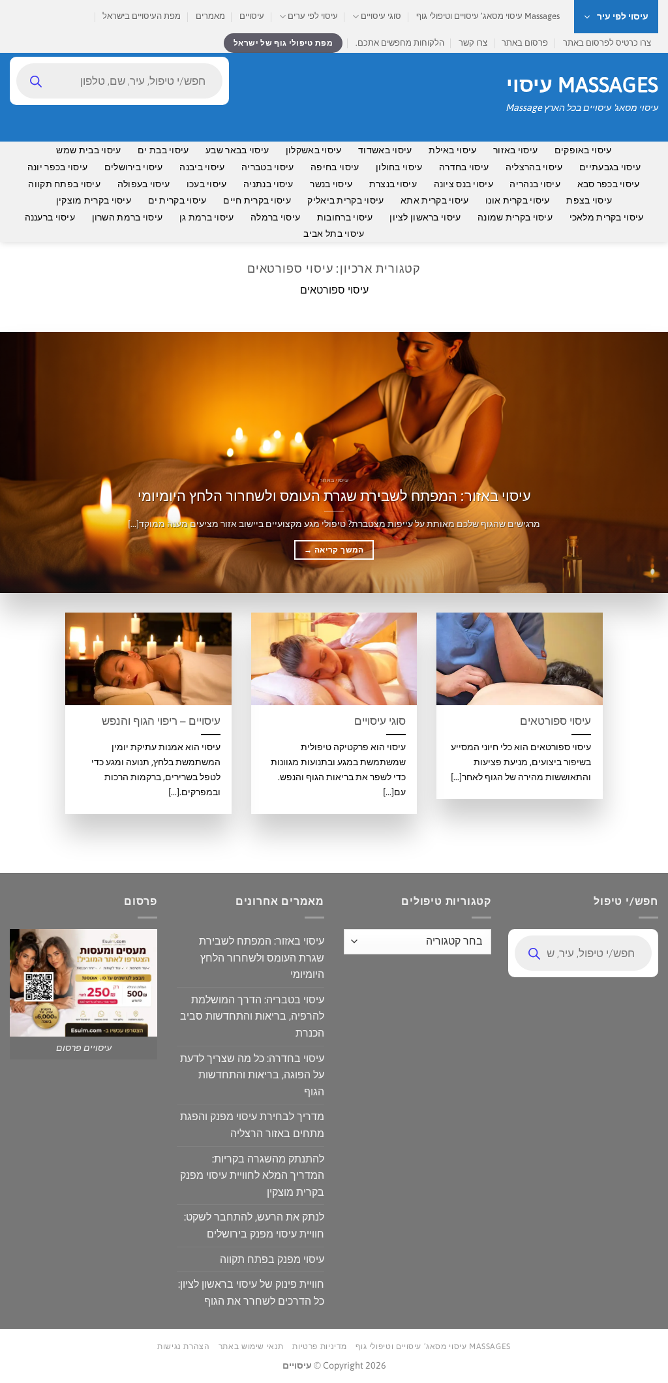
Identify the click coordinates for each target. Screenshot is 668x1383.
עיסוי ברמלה (275, 217)
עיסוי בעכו (207, 184)
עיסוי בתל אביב (333, 233)
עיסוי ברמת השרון (127, 217)
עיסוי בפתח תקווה (64, 184)
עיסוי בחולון (399, 167)
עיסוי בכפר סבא (608, 184)
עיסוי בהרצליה (534, 167)
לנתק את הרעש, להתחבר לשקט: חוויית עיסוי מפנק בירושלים (254, 1225)
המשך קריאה (333, 549)
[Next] (20, 462)
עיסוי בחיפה (335, 167)
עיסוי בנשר (331, 184)
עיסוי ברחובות (345, 217)
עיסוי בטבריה (267, 167)
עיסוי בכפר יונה (57, 167)
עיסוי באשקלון (314, 150)
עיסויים (251, 16)
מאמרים (210, 16)
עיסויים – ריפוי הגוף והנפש (161, 720)
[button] (616, 16)
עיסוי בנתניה (268, 184)
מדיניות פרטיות (319, 1346)
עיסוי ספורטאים (555, 720)
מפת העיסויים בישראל (141, 16)
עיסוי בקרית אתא (434, 200)
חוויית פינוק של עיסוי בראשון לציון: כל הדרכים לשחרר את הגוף (251, 1292)
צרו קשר (473, 43)
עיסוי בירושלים (133, 167)
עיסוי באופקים (583, 150)
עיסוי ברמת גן (206, 217)
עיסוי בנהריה (534, 184)
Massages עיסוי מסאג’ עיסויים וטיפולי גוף (488, 16)
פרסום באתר (525, 43)
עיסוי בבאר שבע (237, 150)
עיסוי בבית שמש (88, 150)
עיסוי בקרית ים (177, 200)
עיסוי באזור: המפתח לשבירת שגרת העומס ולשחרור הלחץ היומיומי (334, 495)
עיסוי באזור (515, 150)
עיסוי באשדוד (385, 150)
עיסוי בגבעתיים (610, 167)
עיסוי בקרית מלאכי (606, 217)
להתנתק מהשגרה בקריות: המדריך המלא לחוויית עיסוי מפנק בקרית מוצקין (252, 1175)
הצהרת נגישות (183, 1346)
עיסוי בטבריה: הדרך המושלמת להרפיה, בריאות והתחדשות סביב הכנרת (252, 1016)
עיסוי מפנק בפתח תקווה (272, 1259)
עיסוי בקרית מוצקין (93, 200)
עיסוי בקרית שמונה (515, 217)
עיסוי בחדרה (464, 167)
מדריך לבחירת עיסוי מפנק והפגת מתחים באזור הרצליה (252, 1124)
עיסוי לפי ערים (313, 16)
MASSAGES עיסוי (582, 84)
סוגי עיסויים (381, 16)
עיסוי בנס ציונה (463, 184)
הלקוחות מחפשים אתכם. (400, 43)
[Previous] (638, 462)
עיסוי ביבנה (201, 167)
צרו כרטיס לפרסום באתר (607, 43)
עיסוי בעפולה (143, 184)
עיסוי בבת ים (163, 150)
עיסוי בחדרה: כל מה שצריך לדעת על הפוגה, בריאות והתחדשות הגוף (252, 1074)
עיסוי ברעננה (50, 217)
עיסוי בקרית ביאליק (345, 200)
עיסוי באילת (452, 150)
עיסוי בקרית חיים (257, 200)
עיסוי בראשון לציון (425, 217)
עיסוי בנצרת (393, 184)
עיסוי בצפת (589, 200)
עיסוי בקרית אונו (517, 200)
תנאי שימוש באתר (251, 1346)
